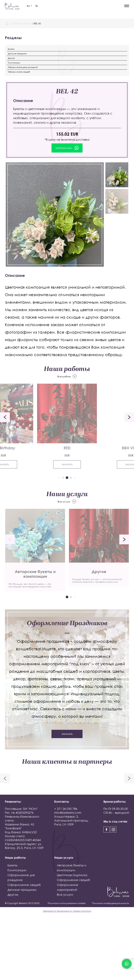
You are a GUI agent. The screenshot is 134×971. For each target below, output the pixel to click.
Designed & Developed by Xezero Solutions (67, 911)
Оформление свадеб (19, 72)
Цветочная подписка (72, 875)
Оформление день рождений (23, 67)
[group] (35, 549)
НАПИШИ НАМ (64, 148)
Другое (11, 58)
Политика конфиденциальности (110, 903)
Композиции (14, 62)
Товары (16, 23)
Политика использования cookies (66, 903)
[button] (5, 417)
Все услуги (64, 501)
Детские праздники (17, 53)
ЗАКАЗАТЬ (67, 464)
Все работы (64, 376)
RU (28, 6)
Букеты (27, 23)
